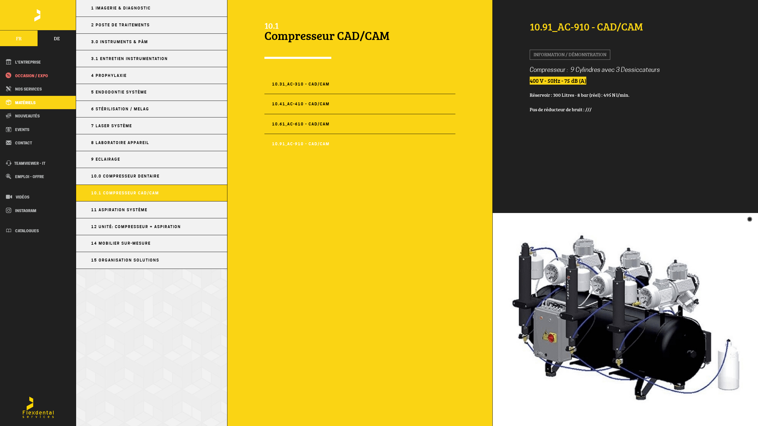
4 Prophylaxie (109, 75)
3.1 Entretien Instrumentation (129, 59)
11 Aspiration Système (119, 210)
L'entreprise (27, 62)
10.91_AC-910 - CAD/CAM (301, 144)
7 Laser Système (111, 126)
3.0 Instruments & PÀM (119, 42)
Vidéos (22, 197)
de (57, 38)
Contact (23, 143)
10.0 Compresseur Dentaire (125, 176)
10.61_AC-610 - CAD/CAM (301, 124)
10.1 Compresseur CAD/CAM (125, 193)
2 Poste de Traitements (120, 25)
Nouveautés (27, 116)
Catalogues (26, 230)
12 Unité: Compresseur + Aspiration (136, 227)
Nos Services (28, 89)
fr (19, 38)
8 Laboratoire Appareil (120, 143)
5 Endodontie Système (119, 92)
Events (21, 129)
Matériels (25, 102)
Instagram (25, 210)
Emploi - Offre (29, 176)
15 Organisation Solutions (125, 260)
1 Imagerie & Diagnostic (121, 8)
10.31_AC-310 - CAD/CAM (301, 84)
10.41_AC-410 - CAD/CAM (301, 104)
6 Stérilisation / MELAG (120, 109)
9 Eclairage (105, 159)
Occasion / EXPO (31, 75)
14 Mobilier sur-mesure (121, 243)
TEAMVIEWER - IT (29, 163)
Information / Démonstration (570, 54)
